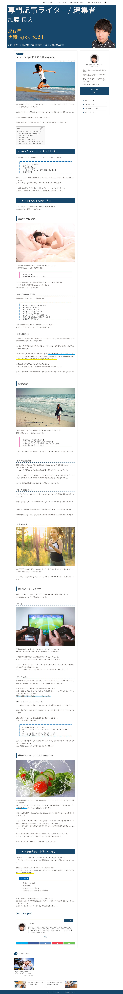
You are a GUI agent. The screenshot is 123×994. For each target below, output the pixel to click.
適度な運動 (25, 137)
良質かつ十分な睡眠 (27, 135)
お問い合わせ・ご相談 (76, 2)
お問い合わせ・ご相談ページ (91, 84)
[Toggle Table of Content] (41, 128)
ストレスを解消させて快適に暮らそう (31, 143)
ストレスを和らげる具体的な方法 (29, 133)
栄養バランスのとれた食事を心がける (32, 141)
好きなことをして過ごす (28, 139)
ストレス (20, 913)
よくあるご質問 (61, 2)
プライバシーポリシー (94, 2)
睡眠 (25, 913)
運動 (30, 913)
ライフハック (20, 53)
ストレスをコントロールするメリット (30, 131)
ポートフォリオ (47, 2)
